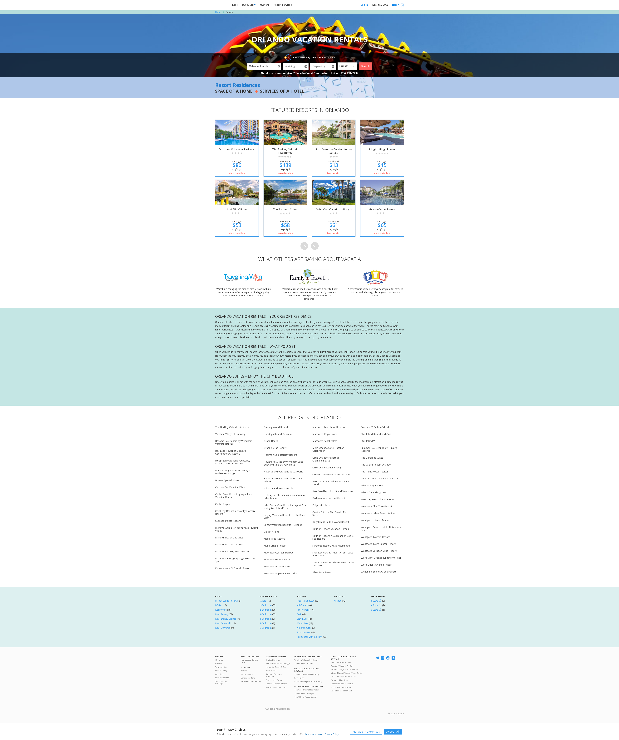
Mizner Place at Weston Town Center (347, 673)
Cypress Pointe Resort (228, 520)
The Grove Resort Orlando (376, 464)
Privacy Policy (221, 670)
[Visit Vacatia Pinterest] (388, 658)
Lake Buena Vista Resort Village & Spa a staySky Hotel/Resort (285, 506)
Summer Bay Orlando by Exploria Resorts (379, 449)
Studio (263, 600)
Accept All (393, 731)
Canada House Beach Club (342, 683)
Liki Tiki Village (271, 531)
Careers (218, 663)
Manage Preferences (366, 731)
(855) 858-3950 (380, 4)
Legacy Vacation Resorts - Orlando (283, 524)
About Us (219, 660)
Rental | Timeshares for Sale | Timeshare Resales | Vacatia (395, 709)
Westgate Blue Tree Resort (376, 506)
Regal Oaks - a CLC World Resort (330, 521)
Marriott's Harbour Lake (277, 566)
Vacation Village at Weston (342, 666)
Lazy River (302, 618)
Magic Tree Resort (274, 538)
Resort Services (283, 4)
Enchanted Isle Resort (340, 680)
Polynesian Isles (321, 505)
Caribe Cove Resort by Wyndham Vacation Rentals (233, 495)
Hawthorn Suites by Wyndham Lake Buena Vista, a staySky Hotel (283, 463)
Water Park (302, 623)
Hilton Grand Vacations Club (279, 488)
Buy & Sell (248, 4)
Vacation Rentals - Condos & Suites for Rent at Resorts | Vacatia (221, 4)
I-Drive (218, 605)
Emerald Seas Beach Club (341, 690)
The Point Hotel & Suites (374, 471)
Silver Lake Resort (322, 572)
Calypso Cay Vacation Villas (230, 487)
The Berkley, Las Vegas (304, 693)
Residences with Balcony (309, 636)
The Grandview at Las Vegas (306, 690)
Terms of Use (221, 667)
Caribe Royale (223, 503)
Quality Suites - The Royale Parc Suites (330, 513)
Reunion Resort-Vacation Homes (330, 528)
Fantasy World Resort (276, 427)
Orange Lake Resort (274, 680)
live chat (330, 73)
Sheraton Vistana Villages (276, 683)
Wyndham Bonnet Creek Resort (378, 571)
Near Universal (223, 627)
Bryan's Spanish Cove (227, 480)
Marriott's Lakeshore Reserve (329, 427)
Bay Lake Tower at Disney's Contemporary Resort (230, 452)
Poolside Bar (303, 632)
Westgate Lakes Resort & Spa (378, 513)
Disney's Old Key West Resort (232, 551)
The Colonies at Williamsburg (306, 674)
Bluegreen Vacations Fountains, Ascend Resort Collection (232, 462)
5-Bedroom (266, 623)
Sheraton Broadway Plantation (274, 675)
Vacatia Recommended (251, 681)
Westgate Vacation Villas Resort (379, 550)
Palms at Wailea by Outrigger (278, 663)
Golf (299, 614)
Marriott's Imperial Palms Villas (281, 573)
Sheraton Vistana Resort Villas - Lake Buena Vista (332, 554)
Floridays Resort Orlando (278, 433)
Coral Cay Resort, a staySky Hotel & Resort (235, 512)
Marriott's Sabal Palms (324, 440)
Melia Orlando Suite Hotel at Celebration (328, 449)
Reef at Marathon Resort (341, 687)
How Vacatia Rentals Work (249, 661)
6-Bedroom (266, 627)
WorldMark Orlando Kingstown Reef (381, 557)
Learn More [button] (329, 57)
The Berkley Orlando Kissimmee (233, 427)
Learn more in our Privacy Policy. (322, 734)
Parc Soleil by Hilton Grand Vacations (332, 491)
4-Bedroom (266, 618)
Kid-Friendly (303, 605)
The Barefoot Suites (372, 457)
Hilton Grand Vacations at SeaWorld (283, 471)
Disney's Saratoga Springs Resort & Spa (235, 560)
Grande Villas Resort (275, 447)
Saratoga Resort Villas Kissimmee (331, 545)
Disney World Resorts (226, 600)
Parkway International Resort (328, 498)
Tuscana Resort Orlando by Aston (379, 478)
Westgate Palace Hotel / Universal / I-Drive (382, 528)
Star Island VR (368, 440)
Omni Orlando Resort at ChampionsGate (325, 459)
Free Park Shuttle (305, 600)
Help (395, 4)
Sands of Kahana (273, 660)
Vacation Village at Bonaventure (344, 669)
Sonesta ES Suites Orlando (375, 427)
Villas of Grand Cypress (374, 492)
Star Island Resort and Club (376, 433)
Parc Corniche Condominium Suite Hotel (330, 483)
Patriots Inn (299, 678)
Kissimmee (221, 609)
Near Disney (221, 614)
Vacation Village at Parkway (230, 433)
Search (365, 66)
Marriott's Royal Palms (325, 433)
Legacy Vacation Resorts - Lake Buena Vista (285, 516)
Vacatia (244, 670)
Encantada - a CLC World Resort (233, 568)
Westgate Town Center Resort (378, 543)
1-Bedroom (266, 605)
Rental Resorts (247, 674)
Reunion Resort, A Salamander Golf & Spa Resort (333, 537)
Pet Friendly (303, 609)
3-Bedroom (266, 614)
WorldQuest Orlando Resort (376, 564)
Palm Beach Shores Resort (342, 662)
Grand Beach (271, 440)
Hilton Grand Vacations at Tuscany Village (283, 480)
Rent (235, 4)
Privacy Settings (222, 677)
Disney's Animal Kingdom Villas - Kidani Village (236, 529)
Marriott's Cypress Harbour (279, 552)
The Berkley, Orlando (303, 663)
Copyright (219, 674)
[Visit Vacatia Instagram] (393, 658)
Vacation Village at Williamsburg (308, 681)
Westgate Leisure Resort (375, 520)
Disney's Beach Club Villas (229, 537)
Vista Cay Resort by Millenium (377, 499)
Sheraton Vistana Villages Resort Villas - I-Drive (333, 564)
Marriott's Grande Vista (277, 559)
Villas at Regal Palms (372, 485)
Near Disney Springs (225, 618)
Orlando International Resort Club (331, 474)
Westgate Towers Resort (375, 536)
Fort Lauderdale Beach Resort (343, 676)
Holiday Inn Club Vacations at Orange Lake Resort (284, 497)
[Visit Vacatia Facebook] (383, 658)
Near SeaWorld (223, 623)
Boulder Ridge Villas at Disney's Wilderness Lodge (232, 472)
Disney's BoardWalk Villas (229, 544)
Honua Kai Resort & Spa (276, 667)
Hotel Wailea (271, 670)
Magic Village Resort (275, 545)
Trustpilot (305, 711)
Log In (364, 4)
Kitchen (337, 600)
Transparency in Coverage (222, 682)
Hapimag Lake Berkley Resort (280, 454)
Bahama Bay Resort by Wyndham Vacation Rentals (233, 442)
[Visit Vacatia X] (377, 658)
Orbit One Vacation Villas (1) (327, 467)
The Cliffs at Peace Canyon (305, 697)
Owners (264, 4)
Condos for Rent (248, 678)
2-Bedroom (266, 609)
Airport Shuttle (304, 627)
